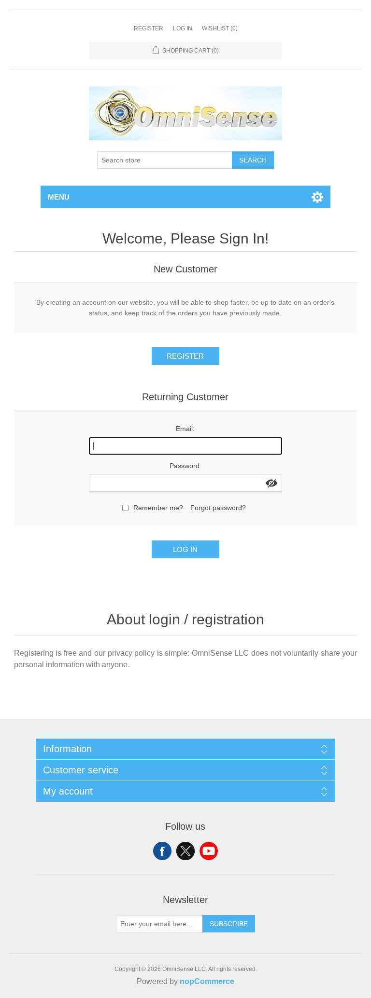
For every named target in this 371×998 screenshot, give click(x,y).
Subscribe (229, 924)
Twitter (185, 851)
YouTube (209, 851)
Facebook (162, 851)
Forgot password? (218, 508)
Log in (182, 28)
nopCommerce (207, 981)
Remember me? (158, 508)
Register (148, 28)
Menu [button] (59, 197)
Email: (185, 428)
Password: (185, 466)
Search (253, 160)
